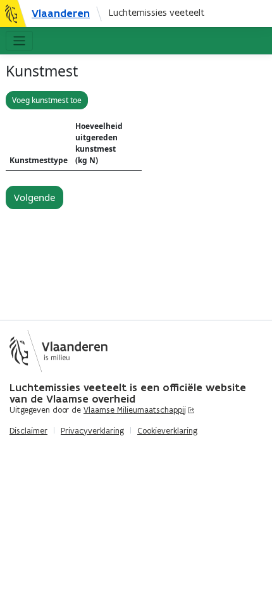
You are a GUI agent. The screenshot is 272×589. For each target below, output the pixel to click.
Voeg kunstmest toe (47, 100)
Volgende (34, 197)
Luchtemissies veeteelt (156, 12)
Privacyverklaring (92, 431)
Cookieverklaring (167, 431)
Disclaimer (28, 431)
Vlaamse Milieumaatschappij (134, 409)
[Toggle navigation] (19, 41)
